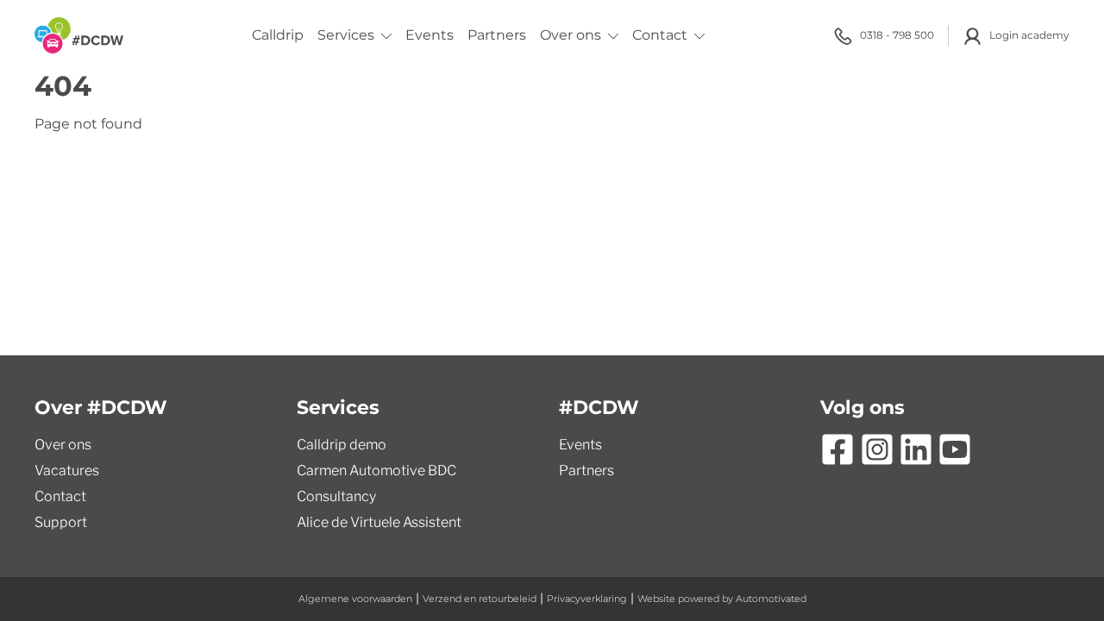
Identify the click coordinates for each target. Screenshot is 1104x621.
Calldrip (278, 35)
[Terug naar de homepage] (78, 35)
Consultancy (336, 496)
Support (60, 522)
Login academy (1029, 34)
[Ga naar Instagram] (877, 449)
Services (345, 35)
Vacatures (66, 470)
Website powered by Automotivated (721, 599)
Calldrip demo (341, 444)
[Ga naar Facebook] (837, 449)
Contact (659, 35)
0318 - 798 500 (897, 34)
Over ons (570, 35)
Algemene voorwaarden (355, 599)
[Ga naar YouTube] (955, 449)
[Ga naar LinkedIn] (916, 449)
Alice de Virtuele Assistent (379, 522)
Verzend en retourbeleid (479, 599)
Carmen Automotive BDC (376, 470)
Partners (496, 35)
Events (429, 35)
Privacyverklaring (587, 599)
